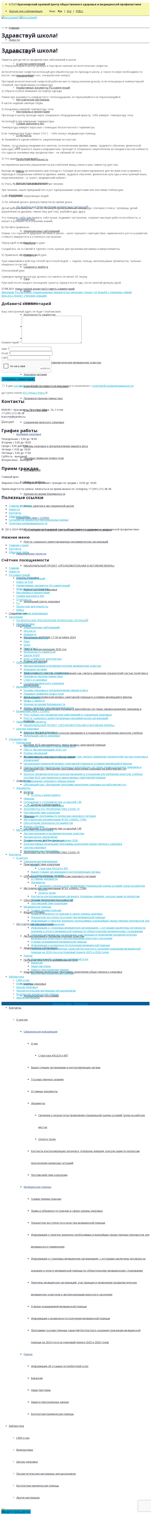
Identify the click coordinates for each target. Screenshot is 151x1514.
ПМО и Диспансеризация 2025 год (45, 649)
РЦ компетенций (19, 575)
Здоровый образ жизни (30, 662)
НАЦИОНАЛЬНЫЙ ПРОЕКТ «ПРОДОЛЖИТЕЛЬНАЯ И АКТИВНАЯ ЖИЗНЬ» (69, 565)
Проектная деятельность (32, 606)
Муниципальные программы (41, 851)
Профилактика (25, 624)
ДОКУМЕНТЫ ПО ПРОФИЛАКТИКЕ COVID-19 (52, 809)
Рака (26, 279)
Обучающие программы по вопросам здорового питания (60, 816)
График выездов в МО (30, 123)
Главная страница (20, 506)
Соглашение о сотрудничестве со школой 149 (52, 802)
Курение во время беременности (44, 494)
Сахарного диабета (36, 267)
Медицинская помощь (37, 1187)
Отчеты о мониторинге (45, 795)
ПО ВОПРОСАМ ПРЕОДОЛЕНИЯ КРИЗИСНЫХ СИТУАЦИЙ (52, 620)
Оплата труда (47, 1139)
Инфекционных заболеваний (42, 231)
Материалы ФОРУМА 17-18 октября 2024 (50, 637)
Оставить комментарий (60, 288)
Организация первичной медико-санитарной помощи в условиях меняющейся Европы (78, 697)
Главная (14, 28)
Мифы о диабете (34, 700)
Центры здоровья (35, 983)
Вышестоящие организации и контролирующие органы (65, 1067)
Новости (14, 40)
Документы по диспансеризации (44, 805)
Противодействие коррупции (42, 864)
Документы (23, 780)
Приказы (29, 798)
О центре (22, 1019)
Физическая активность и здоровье (46, 672)
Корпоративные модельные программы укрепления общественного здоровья (73, 844)
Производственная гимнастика (43, 398)
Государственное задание (47, 1079)
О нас (34, 1043)
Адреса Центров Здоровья (40, 732)
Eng (69, 11)
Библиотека (16, 1426)
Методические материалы (32, 99)
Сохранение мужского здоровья (44, 422)
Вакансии (37, 1378)
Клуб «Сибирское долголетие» (43, 658)
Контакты (15, 1007)
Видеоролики (24, 1449)
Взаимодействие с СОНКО (32, 517)
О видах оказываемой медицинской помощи (59, 1306)
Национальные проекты (31, 553)
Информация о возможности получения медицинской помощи (70, 1318)
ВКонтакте (81, 1003)
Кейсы (20, 610)
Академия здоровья (28, 434)
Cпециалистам (18, 739)
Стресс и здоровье (35, 679)
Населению (16, 617)
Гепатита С (31, 648)
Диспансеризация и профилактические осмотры (54, 833)
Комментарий (11, 342)
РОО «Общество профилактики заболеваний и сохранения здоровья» (68, 714)
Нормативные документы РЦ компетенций (43, 87)
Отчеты (28, 791)
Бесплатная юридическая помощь (52, 1414)
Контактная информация (32, 613)
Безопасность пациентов (39, 314)
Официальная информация (40, 1031)
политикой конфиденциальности (113, 386)
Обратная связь (19, 516)
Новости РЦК (24, 582)
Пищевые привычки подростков (44, 458)
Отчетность (23, 135)
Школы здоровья (27, 1461)
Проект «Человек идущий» (30, 295)
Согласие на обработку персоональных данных (39, 520)
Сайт (4, 357)
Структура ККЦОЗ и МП (53, 1055)
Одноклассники (61, 1003)
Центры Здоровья (27, 728)
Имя (4, 349)
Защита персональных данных (50, 1402)
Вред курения (32, 697)
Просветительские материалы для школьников (46, 1473)
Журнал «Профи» (34, 826)
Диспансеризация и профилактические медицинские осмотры (62, 665)
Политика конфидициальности (28, 523)
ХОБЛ (27, 645)
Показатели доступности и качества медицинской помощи (68, 1222)
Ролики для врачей (35, 753)
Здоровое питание (35, 374)
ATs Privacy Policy (34, 392)
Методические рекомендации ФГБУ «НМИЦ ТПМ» (55, 888)
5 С (18, 603)
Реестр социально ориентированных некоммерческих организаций (66, 541)
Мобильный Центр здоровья (42, 601)
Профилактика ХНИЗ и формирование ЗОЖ (51, 840)
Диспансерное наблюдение (41, 837)
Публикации (23, 742)
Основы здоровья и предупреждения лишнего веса (56, 446)
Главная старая (19, 545)
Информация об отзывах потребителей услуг (60, 1366)
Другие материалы (28, 1497)
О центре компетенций (30, 63)
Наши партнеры (41, 1390)
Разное (28, 1354)
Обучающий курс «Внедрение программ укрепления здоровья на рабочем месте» (75, 784)
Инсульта (30, 631)
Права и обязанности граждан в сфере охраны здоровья (67, 1211)
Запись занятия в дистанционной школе (49, 506)
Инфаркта (30, 634)
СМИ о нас (23, 1438)
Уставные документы (44, 1091)
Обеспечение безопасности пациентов (48, 823)
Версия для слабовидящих (26, 11)
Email (4, 353)
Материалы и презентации (33, 111)
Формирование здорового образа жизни (49, 781)
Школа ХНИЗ (32, 655)
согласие (19, 386)
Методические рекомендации (34, 830)
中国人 (79, 11)
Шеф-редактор (35, 288)
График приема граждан (46, 1199)
